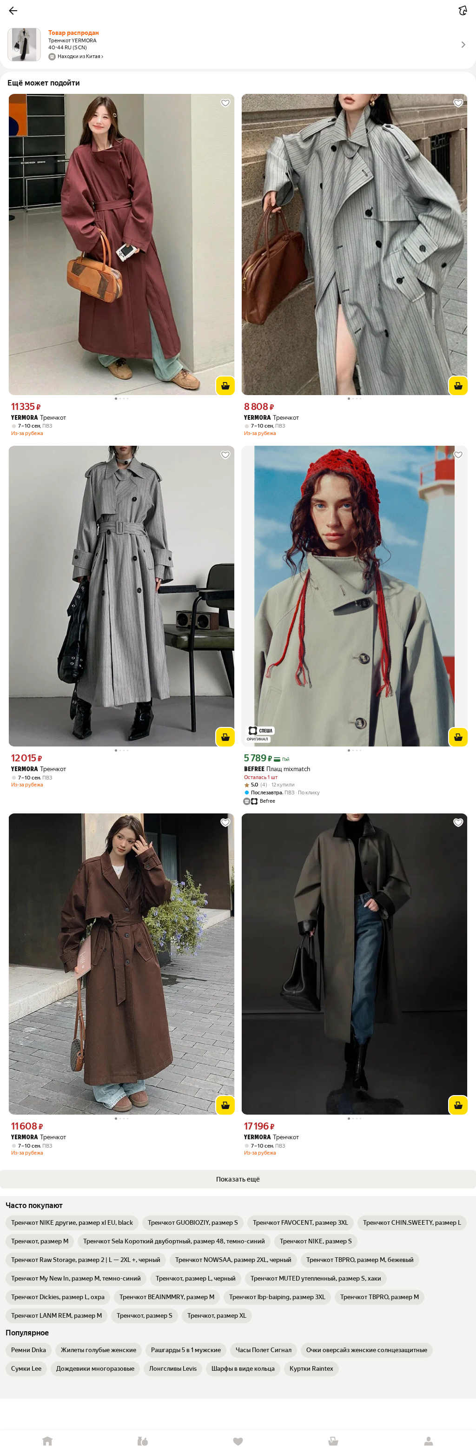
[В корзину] (225, 386)
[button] (13, 10)
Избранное (238, 1441)
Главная (47, 1441)
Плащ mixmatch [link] (277, 769)
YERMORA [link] (24, 418)
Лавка (143, 1441)
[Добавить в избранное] (225, 103)
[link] (72, 1222)
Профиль (428, 1441)
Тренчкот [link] (38, 417)
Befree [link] (254, 769)
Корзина (333, 1441)
